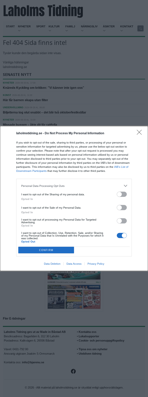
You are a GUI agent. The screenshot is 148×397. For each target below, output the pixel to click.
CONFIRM (46, 250)
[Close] (140, 133)
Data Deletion (52, 263)
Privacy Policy (95, 263)
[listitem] (74, 186)
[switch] (122, 194)
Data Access (74, 263)
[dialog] (74, 198)
